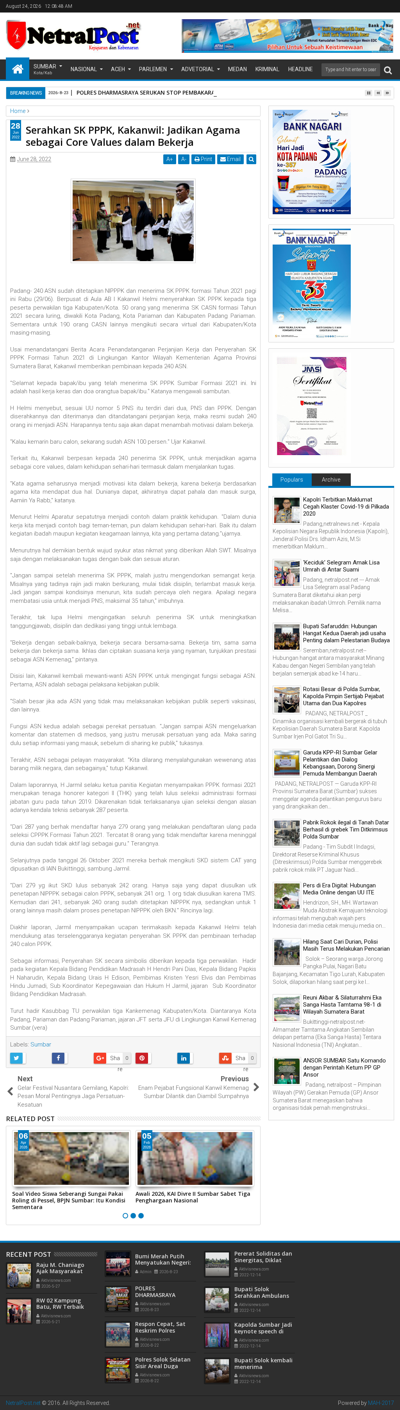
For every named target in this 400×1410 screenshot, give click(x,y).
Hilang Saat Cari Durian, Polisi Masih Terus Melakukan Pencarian (346, 945)
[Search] (388, 69)
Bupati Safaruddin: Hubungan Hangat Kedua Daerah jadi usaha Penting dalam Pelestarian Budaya (346, 633)
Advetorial (197, 69)
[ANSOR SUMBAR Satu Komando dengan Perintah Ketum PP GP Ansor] (287, 1071)
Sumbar (45, 69)
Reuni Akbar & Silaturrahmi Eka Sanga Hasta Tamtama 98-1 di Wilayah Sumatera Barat (342, 1004)
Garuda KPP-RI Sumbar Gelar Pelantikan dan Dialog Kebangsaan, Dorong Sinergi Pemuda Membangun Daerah (340, 763)
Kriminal (267, 69)
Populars (291, 480)
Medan (237, 69)
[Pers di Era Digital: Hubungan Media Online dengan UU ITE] (287, 896)
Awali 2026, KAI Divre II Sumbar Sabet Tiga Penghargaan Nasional (193, 1197)
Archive (331, 480)
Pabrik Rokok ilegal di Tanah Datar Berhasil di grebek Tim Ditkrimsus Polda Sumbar (346, 829)
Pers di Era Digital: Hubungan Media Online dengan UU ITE (339, 889)
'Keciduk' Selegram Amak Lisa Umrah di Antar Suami (341, 566)
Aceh (118, 69)
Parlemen (153, 69)
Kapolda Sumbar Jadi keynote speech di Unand (263, 1331)
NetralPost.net (23, 1403)
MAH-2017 (381, 1403)
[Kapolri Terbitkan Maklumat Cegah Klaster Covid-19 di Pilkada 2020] (287, 510)
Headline (300, 69)
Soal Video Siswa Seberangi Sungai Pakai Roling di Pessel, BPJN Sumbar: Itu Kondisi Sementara (68, 1200)
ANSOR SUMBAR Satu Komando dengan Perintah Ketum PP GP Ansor (344, 1067)
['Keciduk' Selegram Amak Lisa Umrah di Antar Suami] (287, 573)
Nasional (84, 69)
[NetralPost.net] (17, 68)
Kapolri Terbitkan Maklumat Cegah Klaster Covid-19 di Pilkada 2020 (346, 506)
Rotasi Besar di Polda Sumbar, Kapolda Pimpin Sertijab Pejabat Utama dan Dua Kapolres (343, 696)
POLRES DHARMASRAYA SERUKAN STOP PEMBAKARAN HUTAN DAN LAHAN (175, 92)
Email (233, 159)
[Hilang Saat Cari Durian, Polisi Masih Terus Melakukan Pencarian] (287, 952)
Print (206, 159)
